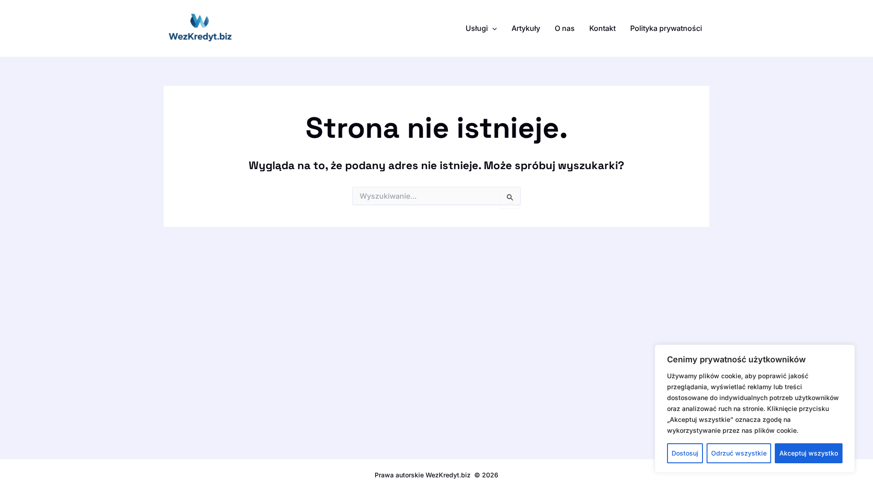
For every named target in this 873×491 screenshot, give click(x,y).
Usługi (477, 28)
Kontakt (602, 28)
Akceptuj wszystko (808, 453)
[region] (755, 409)
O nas (565, 28)
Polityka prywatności (666, 28)
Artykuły (526, 28)
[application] (492, 28)
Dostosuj (685, 453)
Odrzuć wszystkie (739, 453)
